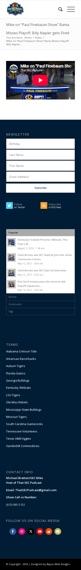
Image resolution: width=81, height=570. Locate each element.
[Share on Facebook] (12, 531)
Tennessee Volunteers (21, 431)
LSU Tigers (13, 395)
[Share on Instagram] (21, 531)
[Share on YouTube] (39, 531)
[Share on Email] (57, 531)
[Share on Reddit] (48, 531)
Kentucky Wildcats (18, 388)
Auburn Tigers (15, 366)
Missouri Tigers (16, 417)
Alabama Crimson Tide (21, 351)
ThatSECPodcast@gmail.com (35, 490)
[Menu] (69, 9)
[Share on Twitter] (30, 531)
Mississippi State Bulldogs (23, 410)
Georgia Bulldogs (17, 380)
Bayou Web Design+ (58, 564)
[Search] (58, 9)
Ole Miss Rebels (17, 402)
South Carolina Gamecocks (24, 424)
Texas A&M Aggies (18, 438)
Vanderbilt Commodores (22, 446)
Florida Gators (15, 373)
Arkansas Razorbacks (21, 359)
